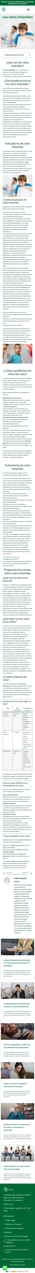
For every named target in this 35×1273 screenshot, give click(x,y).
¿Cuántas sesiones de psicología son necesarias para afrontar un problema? (17, 963)
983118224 (15, 559)
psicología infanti (8, 565)
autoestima (20, 312)
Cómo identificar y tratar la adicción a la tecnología (17, 1168)
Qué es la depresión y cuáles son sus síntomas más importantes (17, 1046)
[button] (28, 10)
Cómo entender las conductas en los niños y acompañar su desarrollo (17, 1127)
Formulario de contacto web (11, 557)
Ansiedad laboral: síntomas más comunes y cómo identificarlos (17, 1005)
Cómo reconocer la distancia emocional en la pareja (15, 1085)
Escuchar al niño (8, 478)
